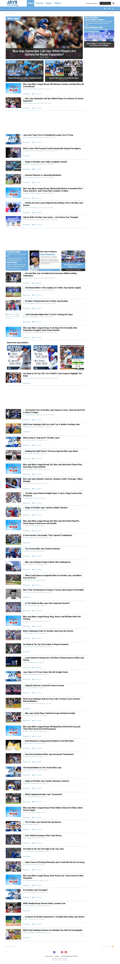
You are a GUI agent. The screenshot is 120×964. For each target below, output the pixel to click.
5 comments (38, 788)
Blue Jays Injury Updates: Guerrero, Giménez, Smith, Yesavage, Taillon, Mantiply (53, 480)
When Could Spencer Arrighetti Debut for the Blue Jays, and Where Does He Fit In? (52, 576)
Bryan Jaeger (45, 57)
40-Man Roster (96, 29)
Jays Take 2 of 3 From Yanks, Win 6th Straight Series (45, 672)
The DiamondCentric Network (69, 956)
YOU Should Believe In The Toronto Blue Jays (42, 767)
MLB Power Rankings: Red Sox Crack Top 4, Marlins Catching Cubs (51, 424)
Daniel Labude (29, 332)
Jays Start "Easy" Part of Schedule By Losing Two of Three (48, 135)
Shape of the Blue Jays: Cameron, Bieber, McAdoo (46, 507)
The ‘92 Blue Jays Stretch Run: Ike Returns (43, 822)
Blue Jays (37, 103)
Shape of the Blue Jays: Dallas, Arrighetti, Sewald (24, 78)
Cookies (57, 956)
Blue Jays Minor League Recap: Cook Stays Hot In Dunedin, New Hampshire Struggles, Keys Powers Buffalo (50, 329)
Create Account (105, 3)
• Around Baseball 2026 (14, 268)
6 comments (38, 308)
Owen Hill (27, 662)
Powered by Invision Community (60, 960)
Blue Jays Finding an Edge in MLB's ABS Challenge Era (48, 562)
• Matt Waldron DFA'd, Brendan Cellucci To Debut (97, 24)
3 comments (38, 667)
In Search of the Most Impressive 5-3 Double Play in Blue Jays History (54, 916)
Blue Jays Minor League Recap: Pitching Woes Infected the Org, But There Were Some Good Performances (51, 727)
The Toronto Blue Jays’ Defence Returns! (42, 548)
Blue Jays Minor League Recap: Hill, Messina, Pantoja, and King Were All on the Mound (53, 85)
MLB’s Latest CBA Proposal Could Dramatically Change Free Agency (52, 148)
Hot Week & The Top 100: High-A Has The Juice (43, 848)
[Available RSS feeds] (112, 946)
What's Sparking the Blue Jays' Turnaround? (43, 794)
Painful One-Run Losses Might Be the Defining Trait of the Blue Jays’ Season (53, 204)
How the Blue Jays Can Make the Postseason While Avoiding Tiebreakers (49, 274)
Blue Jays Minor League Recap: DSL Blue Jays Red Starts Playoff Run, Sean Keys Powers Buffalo (52, 465)
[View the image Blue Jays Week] (19, 357)
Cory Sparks (28, 688)
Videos (57, 3)
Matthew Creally (25, 80)
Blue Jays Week (13, 346)
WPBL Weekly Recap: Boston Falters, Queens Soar (44, 903)
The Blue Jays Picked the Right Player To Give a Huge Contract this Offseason (52, 494)
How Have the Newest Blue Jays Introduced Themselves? (49, 754)
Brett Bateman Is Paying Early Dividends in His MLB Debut (49, 741)
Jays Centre (40, 219)
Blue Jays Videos (91, 18)
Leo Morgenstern (30, 303)
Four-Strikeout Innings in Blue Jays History (43, 835)
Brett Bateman (47, 254)
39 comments (38, 748)
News (30, 3)
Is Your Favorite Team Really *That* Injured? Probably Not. (47, 535)
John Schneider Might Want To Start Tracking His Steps (49, 314)
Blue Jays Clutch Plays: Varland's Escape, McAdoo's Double (50, 713)
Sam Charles (64, 80)
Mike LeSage (28, 919)
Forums (39, 3)
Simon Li (27, 193)
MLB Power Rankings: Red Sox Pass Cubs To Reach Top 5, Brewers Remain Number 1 (51, 700)
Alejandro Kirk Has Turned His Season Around (44, 685)
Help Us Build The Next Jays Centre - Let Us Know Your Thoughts (99, 44)
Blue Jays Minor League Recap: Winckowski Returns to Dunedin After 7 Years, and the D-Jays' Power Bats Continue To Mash (53, 189)
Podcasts (39, 137)
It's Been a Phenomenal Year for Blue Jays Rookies (46, 301)
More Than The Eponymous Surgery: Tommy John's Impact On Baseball (53, 589)
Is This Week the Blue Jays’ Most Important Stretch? (47, 603)
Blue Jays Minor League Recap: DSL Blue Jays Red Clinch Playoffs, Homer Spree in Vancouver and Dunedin (51, 522)
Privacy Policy (49, 956)
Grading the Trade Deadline (71, 346)
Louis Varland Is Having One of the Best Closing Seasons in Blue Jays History (53, 659)
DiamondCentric (29, 151)
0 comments (38, 94)
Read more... (27, 94)
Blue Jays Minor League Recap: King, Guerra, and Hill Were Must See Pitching (52, 617)
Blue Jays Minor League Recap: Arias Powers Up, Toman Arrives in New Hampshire (53, 877)
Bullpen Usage (103, 29)
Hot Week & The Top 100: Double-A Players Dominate (45, 644)
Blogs (49, 3)
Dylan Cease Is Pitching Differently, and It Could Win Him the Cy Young (54, 862)
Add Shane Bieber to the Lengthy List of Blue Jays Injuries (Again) (53, 287)
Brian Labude (28, 89)
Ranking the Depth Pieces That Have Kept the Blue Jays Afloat (51, 451)
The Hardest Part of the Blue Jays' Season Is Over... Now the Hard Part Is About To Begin (54, 411)
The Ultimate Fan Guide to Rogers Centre (73, 266)
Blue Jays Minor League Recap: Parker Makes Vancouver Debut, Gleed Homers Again (52, 809)
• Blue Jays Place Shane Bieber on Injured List (98, 21)
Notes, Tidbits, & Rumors (94, 20)
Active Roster (88, 29)
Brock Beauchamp (30, 137)
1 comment (37, 182)
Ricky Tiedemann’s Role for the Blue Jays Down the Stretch (48, 631)
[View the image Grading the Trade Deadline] (72, 357)
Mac (26, 824)
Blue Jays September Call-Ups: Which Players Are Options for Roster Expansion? (44, 52)
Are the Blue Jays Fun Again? (35, 890)
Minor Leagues (38, 89)
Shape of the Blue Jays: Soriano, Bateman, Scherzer (47, 781)
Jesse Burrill (28, 290)
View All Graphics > (80, 370)
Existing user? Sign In (92, 3)
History (31, 824)
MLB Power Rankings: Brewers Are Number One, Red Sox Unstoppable (52, 930)
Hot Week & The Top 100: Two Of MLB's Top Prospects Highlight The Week (52, 374)
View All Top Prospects (46, 270)
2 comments (38, 322)
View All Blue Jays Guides (73, 270)
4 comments (38, 108)
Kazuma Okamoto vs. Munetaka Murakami (64, 78)
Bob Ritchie (28, 551)
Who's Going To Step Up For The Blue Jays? (41, 437)
